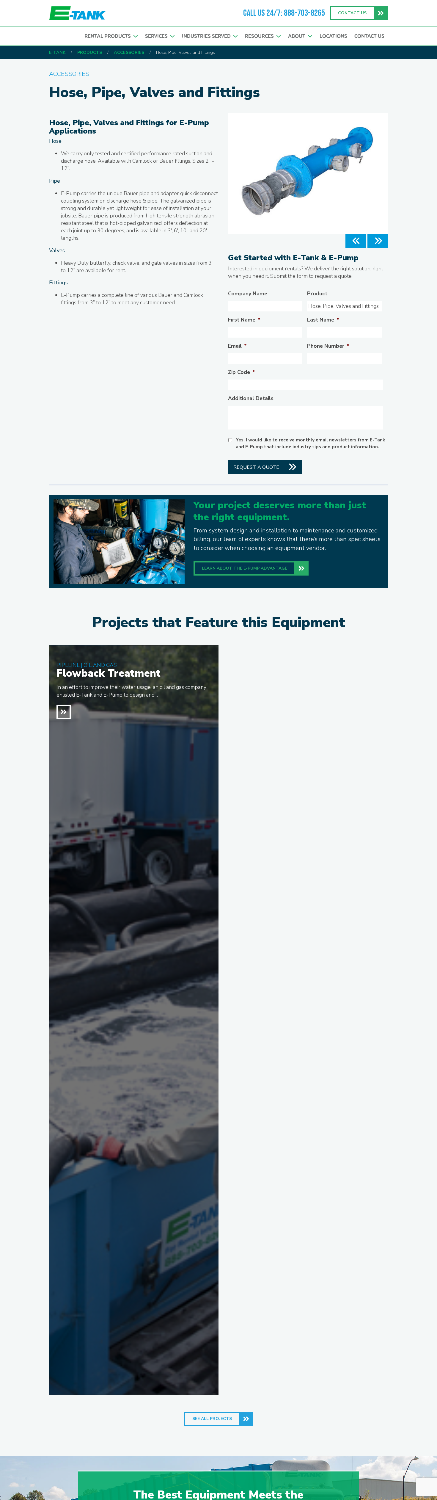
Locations (333, 36)
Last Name (323, 319)
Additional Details (250, 398)
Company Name (247, 293)
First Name (244, 319)
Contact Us (369, 36)
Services (157, 36)
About (298, 36)
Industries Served (207, 36)
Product (317, 293)
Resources (260, 36)
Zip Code (241, 372)
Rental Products (108, 36)
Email (237, 346)
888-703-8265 (304, 13)
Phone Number (328, 346)
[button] (355, 241)
